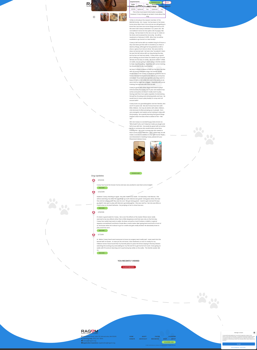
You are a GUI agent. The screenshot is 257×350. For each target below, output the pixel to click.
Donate (167, 2)
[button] (254, 332)
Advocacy (143, 339)
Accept (239, 344)
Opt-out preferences (235, 347)
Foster (157, 336)
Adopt (144, 336)
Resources (155, 339)
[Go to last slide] (94, 17)
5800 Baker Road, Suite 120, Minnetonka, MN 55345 (99, 336)
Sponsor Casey (136, 173)
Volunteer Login (169, 342)
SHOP (165, 339)
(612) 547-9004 (93, 339)
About (167, 6)
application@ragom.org (99, 343)
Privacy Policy (243, 347)
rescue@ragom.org (89, 341)
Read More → (102, 187)
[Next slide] (124, 17)
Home (131, 336)
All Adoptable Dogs (128, 267)
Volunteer (172, 336)
